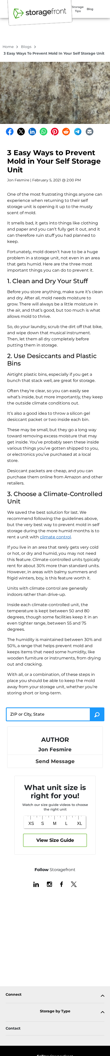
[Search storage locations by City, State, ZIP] (97, 714)
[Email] (89, 131)
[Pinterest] (54, 131)
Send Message (55, 761)
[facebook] (61, 884)
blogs (26, 46)
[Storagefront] (40, 16)
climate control (55, 537)
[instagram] (49, 884)
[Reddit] (66, 131)
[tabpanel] (55, 995)
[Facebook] (9, 131)
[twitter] (74, 884)
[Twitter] (21, 131)
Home (9, 46)
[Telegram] (78, 131)
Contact (13, 1028)
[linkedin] (36, 884)
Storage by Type (55, 1011)
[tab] (55, 995)
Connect (13, 994)
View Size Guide (55, 840)
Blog (90, 9)
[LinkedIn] (32, 131)
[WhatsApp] (43, 131)
